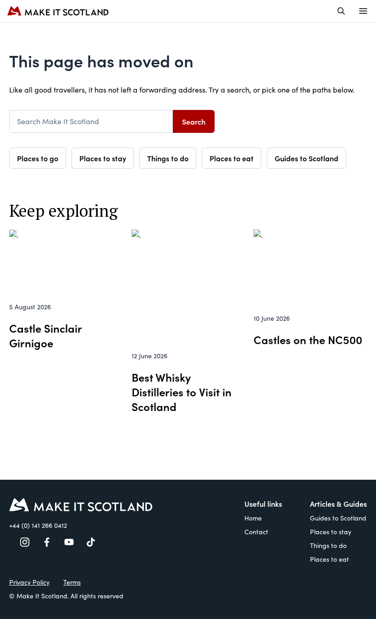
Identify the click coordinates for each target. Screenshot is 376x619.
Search (193, 121)
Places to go (37, 158)
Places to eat (232, 158)
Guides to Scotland (306, 158)
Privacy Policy (29, 582)
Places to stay (102, 158)
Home (253, 518)
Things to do (167, 158)
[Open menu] (363, 11)
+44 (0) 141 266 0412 (38, 525)
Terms (72, 582)
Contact (256, 531)
